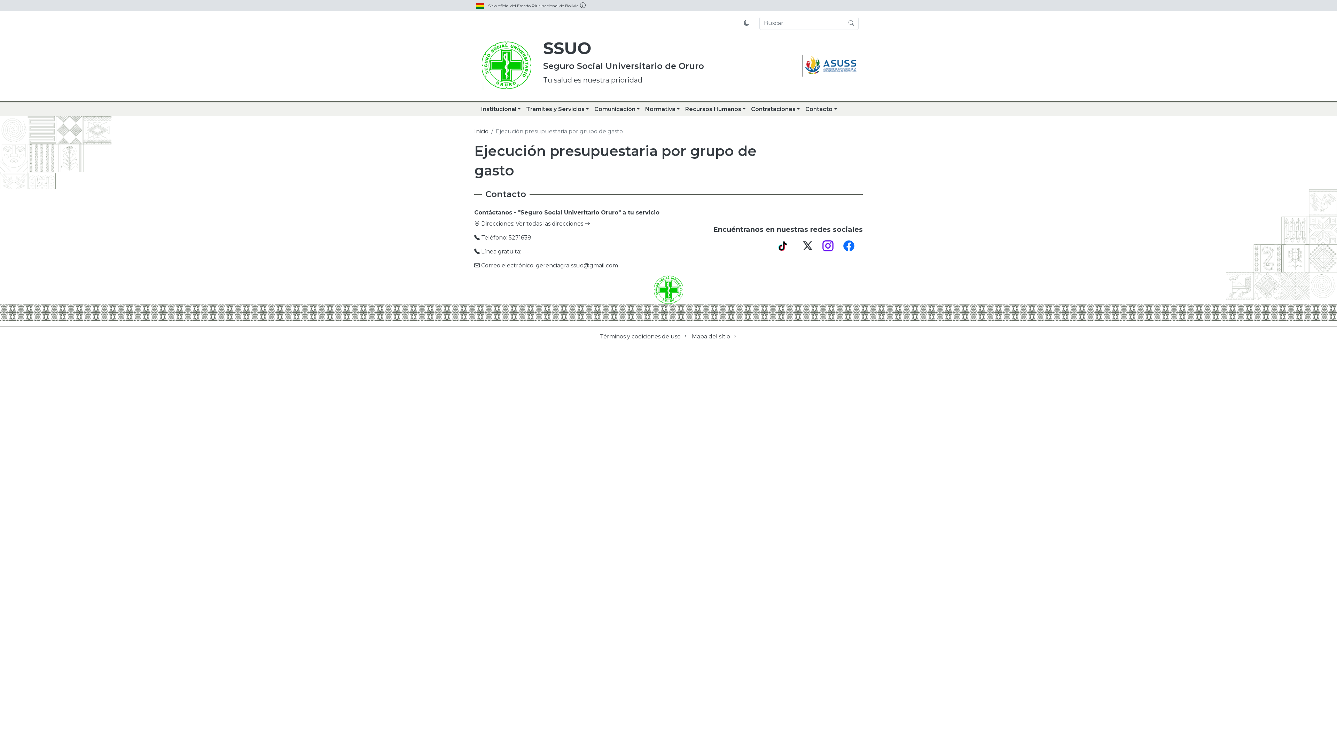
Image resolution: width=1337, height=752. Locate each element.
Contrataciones (773, 109)
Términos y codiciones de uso (641, 336)
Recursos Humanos (713, 109)
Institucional (498, 109)
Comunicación (614, 109)
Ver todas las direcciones (550, 223)
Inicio (481, 131)
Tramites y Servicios (555, 109)
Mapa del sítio (712, 336)
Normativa (660, 109)
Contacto (818, 109)
